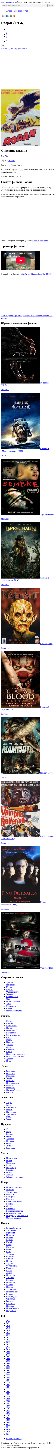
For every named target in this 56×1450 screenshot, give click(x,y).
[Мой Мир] (11, 16)
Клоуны (4, 714)
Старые (35, 241)
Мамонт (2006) (46, 773)
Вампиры (5, 648)
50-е (7, 156)
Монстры (5, 389)
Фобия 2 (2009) (47, 968)
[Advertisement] (23, 68)
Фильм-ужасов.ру (9, 2)
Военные (44, 241)
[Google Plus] (14, 16)
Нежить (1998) (46, 643)
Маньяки (5, 519)
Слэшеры (5, 909)
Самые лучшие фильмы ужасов (15, 316)
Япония (11, 161)
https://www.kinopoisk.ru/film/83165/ (36, 274)
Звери (3, 777)
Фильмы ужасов (8, 48)
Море (3, 455)
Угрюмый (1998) (47, 514)
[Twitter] (8, 16)
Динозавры (22, 48)
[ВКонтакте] (5, 16)
